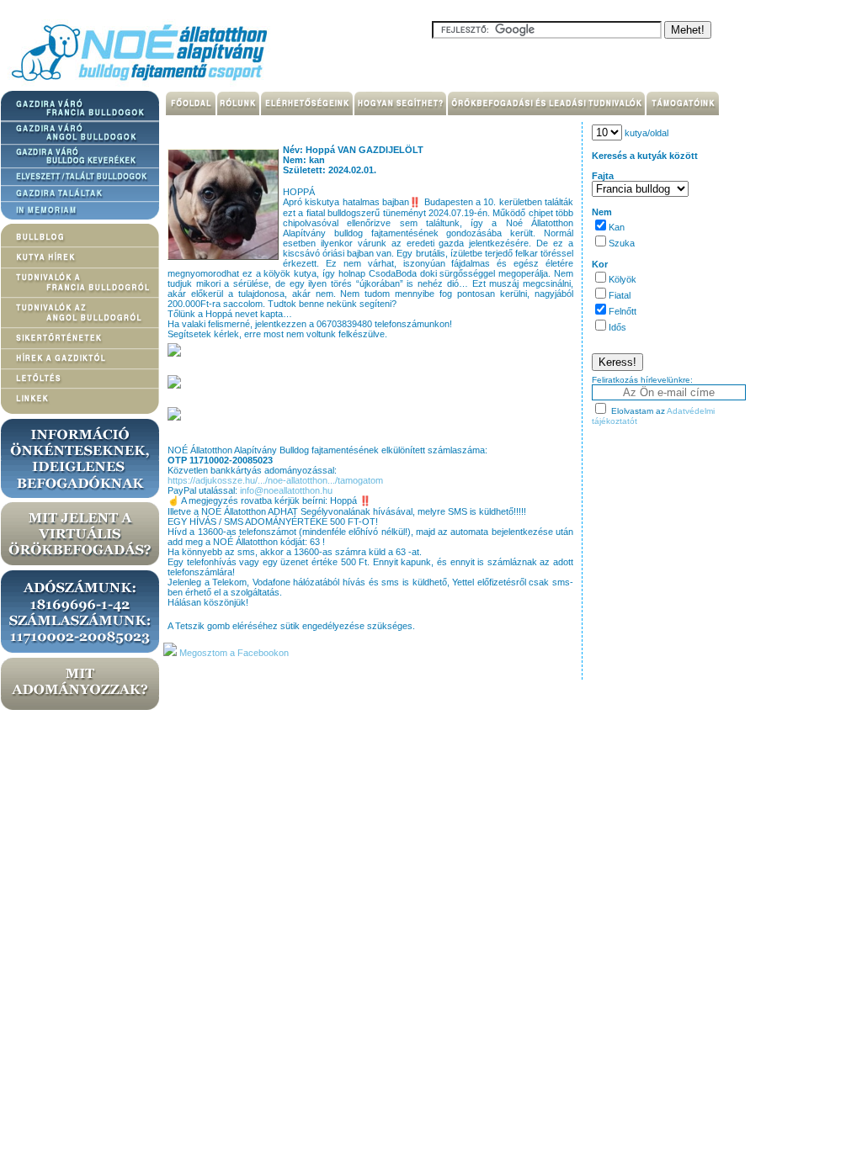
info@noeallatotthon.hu (286, 490)
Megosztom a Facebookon (233, 653)
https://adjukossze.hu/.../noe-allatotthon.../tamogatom (275, 480)
